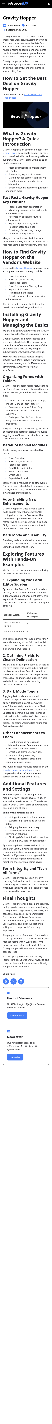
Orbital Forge (10, 152)
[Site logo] (18, 4)
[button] (6, 981)
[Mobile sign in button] (49, 4)
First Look (31, 25)
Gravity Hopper (24, 268)
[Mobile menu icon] (3, 4)
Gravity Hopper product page (18, 770)
